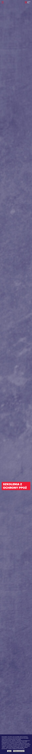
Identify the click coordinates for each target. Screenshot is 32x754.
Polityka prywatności (19, 751)
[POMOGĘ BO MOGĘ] (27, 2)
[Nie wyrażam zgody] (30, 744)
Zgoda (9, 751)
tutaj (22, 747)
